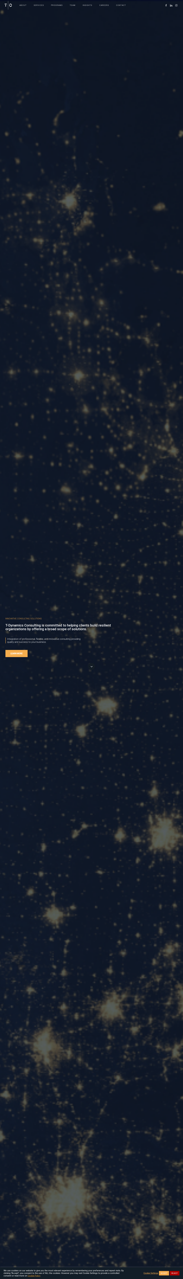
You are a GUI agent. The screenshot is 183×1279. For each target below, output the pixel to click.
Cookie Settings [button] (151, 1273)
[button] (16, 653)
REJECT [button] (174, 1273)
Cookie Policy (34, 1275)
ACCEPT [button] (164, 1273)
